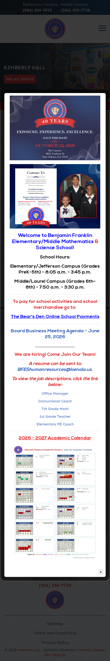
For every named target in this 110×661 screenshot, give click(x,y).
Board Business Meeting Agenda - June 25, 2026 (55, 334)
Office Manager (55, 393)
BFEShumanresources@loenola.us (54, 369)
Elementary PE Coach (55, 424)
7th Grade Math (55, 409)
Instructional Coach (55, 401)
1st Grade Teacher (55, 416)
